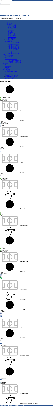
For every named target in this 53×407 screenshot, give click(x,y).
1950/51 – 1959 (11, 33)
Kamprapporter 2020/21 (13, 49)
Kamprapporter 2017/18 (13, 53)
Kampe (4, 20)
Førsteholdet (8, 66)
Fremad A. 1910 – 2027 (10, 24)
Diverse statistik (6, 69)
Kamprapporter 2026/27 (13, 42)
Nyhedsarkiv (5, 64)
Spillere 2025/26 (9, 56)
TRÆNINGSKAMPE (10, 78)
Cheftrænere (5, 63)
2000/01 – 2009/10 (12, 27)
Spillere (4, 54)
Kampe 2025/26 (8, 23)
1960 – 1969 (11, 32)
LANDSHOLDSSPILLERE (11, 59)
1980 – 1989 (11, 30)
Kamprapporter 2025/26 (13, 44)
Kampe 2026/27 (8, 22)
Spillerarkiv (7, 57)
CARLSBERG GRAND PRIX (11, 71)
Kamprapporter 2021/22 (13, 48)
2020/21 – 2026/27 (12, 25)
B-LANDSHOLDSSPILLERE (14, 61)
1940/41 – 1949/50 (12, 34)
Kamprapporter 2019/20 (13, 51)
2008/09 (10, 40)
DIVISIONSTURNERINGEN (11, 73)
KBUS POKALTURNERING (11, 75)
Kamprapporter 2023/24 (13, 46)
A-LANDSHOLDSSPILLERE (14, 60)
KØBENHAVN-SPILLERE (11, 76)
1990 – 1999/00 (11, 28)
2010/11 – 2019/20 (12, 26)
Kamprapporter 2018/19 (13, 52)
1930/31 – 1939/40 (12, 35)
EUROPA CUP (8, 74)
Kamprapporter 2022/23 (13, 47)
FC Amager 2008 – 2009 (10, 39)
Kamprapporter (8, 41)
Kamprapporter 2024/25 (13, 45)
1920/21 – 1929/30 (12, 37)
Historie (7, 68)
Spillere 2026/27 (9, 55)
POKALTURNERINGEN (10, 77)
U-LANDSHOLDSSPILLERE (14, 62)
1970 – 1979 (11, 31)
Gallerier (7, 67)
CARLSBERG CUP (9, 70)
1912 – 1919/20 (11, 38)
